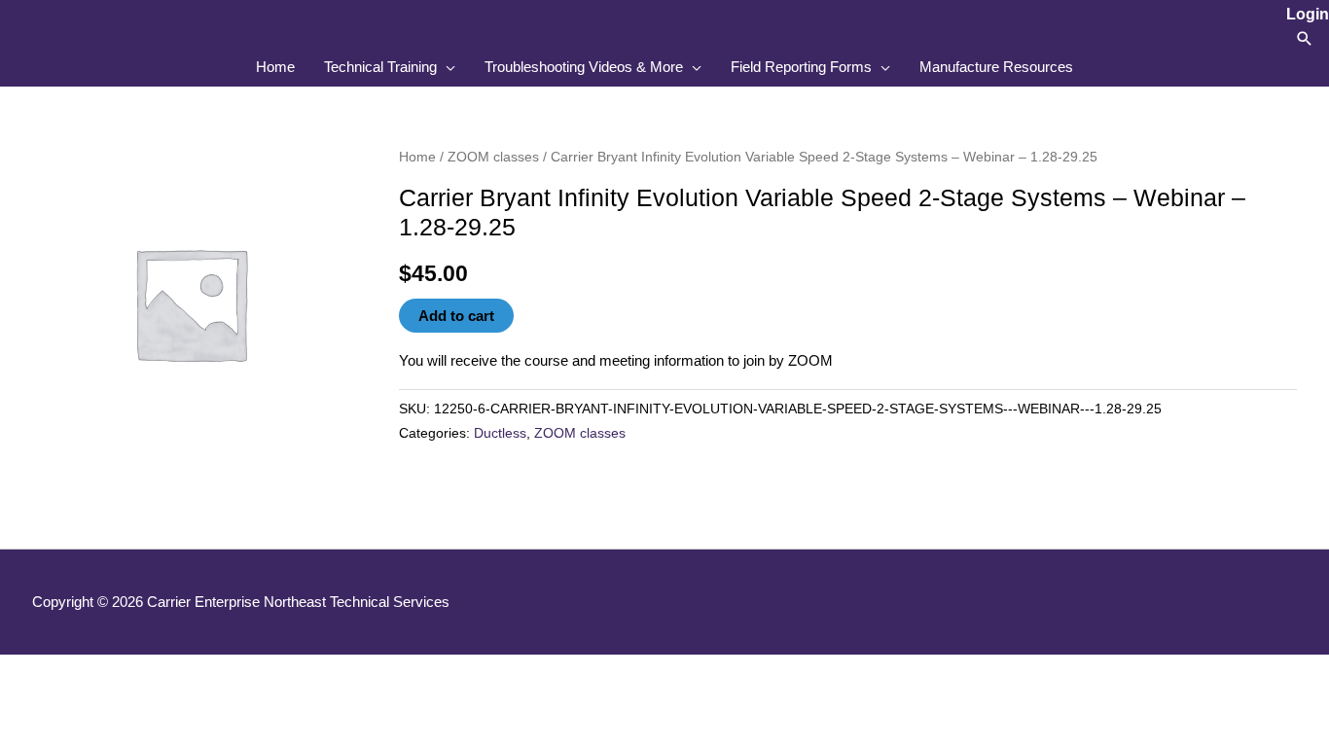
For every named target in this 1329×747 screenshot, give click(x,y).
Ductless (500, 433)
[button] (1304, 38)
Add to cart (456, 315)
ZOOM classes (493, 157)
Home (417, 157)
